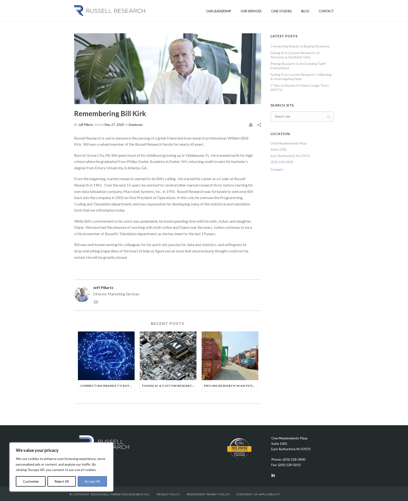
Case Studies (281, 11)
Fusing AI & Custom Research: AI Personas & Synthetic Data (169, 385)
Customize (31, 481)
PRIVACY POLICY (168, 494)
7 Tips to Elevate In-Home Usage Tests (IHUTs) (300, 87)
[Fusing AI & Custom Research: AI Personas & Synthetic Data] (168, 355)
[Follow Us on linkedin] (273, 475)
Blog (305, 11)
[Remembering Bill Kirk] (167, 68)
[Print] (251, 124)
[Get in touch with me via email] (96, 302)
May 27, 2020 (114, 125)
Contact (326, 11)
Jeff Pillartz (85, 125)
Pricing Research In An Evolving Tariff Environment (231, 385)
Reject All (62, 481)
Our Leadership (218, 11)
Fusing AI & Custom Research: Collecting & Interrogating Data (301, 76)
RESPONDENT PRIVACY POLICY (208, 494)
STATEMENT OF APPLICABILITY (258, 494)
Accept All (92, 481)
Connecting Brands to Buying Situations (107, 385)
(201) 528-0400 (282, 162)
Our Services (251, 11)
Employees (136, 125)
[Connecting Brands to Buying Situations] (106, 355)
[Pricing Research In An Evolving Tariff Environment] (230, 355)
